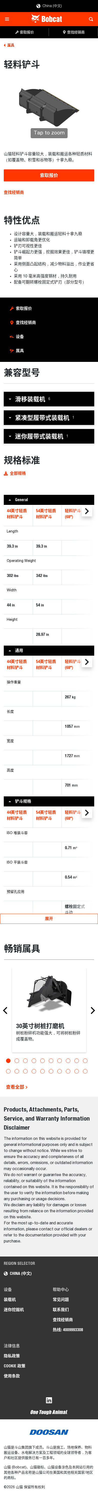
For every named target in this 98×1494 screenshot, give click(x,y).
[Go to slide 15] (42, 1071)
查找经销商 (14, 192)
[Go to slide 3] (25, 1060)
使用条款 (12, 1376)
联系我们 (61, 1309)
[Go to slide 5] (42, 1060)
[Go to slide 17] (59, 1071)
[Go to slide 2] (17, 1060)
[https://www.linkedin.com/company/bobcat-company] (49, 1401)
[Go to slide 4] (34, 1060)
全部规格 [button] (18, 473)
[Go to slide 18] (68, 1071)
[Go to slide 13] (25, 1071)
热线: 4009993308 (68, 1329)
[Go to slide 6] (51, 1060)
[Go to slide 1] (8, 1060)
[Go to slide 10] (85, 1060)
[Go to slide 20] (85, 1071)
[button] (49, 399)
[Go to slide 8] (68, 1060)
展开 (49, 918)
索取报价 (49, 175)
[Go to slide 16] (51, 1071)
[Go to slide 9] (76, 1060)
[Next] (91, 1010)
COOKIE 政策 (14, 1366)
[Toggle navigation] (8, 19)
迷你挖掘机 (14, 1309)
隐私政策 (12, 1356)
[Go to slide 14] (34, 1071)
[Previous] (6, 1010)
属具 (20, 350)
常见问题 (61, 1299)
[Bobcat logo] (47, 19)
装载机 (10, 1299)
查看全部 (15, 1087)
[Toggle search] (89, 19)
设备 (20, 336)
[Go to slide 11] (8, 1071)
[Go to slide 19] (76, 1071)
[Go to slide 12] (17, 1071)
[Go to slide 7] (59, 1060)
